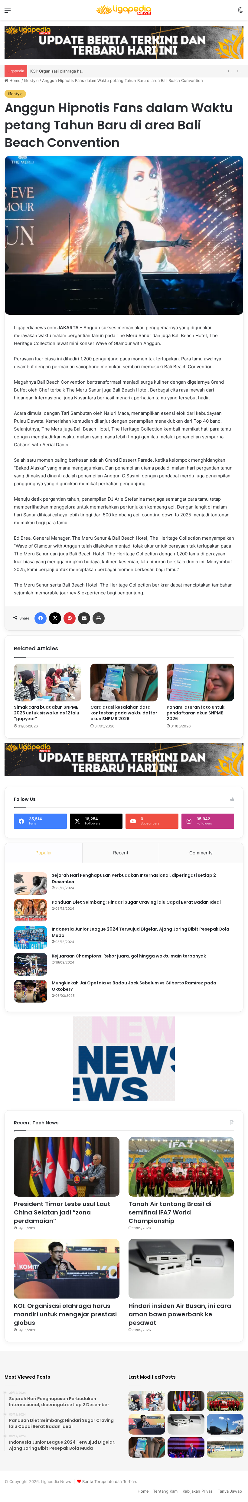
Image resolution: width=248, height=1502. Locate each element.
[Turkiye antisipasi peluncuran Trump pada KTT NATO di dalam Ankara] (186, 1447)
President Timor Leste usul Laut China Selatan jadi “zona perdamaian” (62, 1212)
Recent (120, 853)
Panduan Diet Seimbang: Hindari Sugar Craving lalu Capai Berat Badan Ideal (136, 902)
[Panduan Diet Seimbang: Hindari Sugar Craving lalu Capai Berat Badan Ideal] (30, 910)
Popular (43, 853)
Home (14, 80)
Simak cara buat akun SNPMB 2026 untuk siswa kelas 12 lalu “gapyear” (46, 713)
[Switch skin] (240, 12)
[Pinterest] (70, 618)
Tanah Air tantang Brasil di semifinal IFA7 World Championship (170, 1212)
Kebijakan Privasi (198, 1491)
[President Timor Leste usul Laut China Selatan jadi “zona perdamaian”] (66, 1167)
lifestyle (31, 80)
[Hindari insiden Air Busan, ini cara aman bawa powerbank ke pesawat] (181, 1269)
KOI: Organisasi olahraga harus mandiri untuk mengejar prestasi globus (65, 1314)
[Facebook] (40, 618)
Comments (201, 853)
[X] (55, 618)
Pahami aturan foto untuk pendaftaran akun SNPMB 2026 (195, 713)
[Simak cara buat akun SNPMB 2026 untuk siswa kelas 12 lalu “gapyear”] (47, 683)
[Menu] (8, 12)
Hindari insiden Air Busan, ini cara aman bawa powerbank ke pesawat (95, 71)
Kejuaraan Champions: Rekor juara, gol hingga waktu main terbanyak (129, 956)
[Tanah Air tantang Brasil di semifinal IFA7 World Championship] (181, 1167)
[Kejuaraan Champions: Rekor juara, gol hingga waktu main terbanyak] (30, 964)
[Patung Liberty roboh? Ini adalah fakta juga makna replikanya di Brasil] (225, 1424)
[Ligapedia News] (124, 9)
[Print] (99, 618)
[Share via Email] (84, 618)
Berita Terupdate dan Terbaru (110, 1481)
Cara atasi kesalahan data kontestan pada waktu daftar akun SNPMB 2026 (123, 713)
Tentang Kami (165, 1491)
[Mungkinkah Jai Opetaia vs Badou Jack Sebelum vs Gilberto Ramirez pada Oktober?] (30, 991)
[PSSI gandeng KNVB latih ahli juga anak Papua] (225, 1447)
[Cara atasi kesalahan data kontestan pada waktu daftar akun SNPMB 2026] (124, 683)
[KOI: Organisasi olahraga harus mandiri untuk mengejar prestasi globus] (66, 1269)
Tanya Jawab (230, 1491)
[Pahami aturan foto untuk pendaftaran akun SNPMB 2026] (200, 683)
